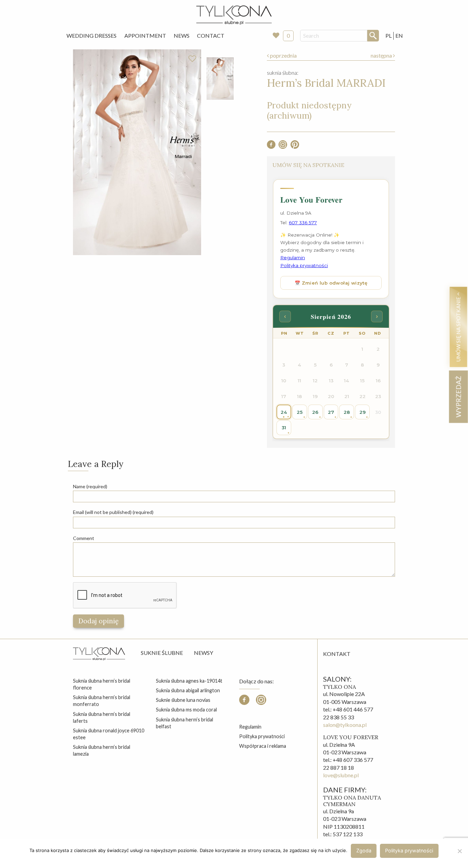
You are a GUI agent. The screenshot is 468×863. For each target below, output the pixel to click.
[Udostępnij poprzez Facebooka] (271, 146)
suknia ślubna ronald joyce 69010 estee (108, 734)
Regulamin (250, 727)
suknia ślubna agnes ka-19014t (189, 681)
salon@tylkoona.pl (345, 724)
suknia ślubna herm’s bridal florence (101, 684)
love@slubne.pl (341, 775)
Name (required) (90, 486)
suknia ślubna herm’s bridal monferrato (101, 700)
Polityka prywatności (262, 736)
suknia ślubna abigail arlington (188, 690)
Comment (83, 538)
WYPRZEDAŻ (458, 396)
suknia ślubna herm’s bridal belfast (184, 723)
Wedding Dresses (91, 35)
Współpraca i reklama (262, 746)
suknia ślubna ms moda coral (186, 709)
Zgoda (363, 850)
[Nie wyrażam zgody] (459, 851)
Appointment (145, 35)
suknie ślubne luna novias (183, 700)
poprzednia (283, 55)
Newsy (203, 652)
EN (399, 35)
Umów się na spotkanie (458, 328)
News (181, 35)
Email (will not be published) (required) (113, 512)
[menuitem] (91, 35)
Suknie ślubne (162, 652)
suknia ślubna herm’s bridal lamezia (101, 750)
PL (388, 35)
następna (382, 55)
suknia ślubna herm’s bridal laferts (101, 717)
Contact (210, 35)
